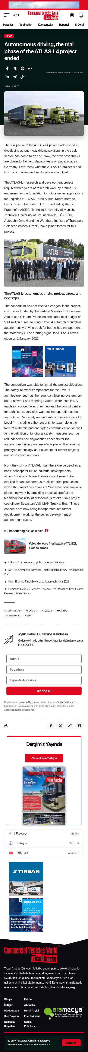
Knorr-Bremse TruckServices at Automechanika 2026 (38, 581)
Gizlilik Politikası (37, 1040)
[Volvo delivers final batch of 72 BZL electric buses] (15, 546)
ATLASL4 (47, 610)
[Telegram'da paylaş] (15, 76)
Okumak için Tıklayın (44, 758)
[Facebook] (44, 833)
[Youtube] (44, 853)
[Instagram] (44, 843)
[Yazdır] (79, 725)
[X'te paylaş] (15, 68)
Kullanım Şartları (16, 1044)
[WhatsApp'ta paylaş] (30, 68)
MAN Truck (13, 615)
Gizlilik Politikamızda (66, 702)
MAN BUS (62, 610)
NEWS (9, 36)
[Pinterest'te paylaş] (22, 68)
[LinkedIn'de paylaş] (7, 76)
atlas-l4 (31, 610)
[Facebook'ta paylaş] (7, 68)
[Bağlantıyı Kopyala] (22, 76)
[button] (71, 1042)
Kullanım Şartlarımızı (29, 702)
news (28, 615)
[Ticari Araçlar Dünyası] (44, 15)
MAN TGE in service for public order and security (36, 562)
